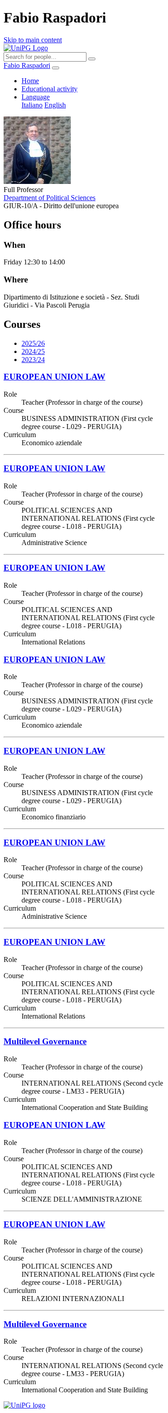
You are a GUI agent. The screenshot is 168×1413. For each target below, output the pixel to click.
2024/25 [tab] (33, 351)
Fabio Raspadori (27, 65)
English (55, 105)
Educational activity (50, 89)
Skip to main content (33, 40)
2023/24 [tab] (33, 359)
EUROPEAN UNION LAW (54, 376)
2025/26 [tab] (33, 343)
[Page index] (55, 68)
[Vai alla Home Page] (24, 1405)
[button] (36, 97)
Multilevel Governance (45, 1041)
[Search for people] (91, 59)
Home (30, 81)
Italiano (32, 105)
